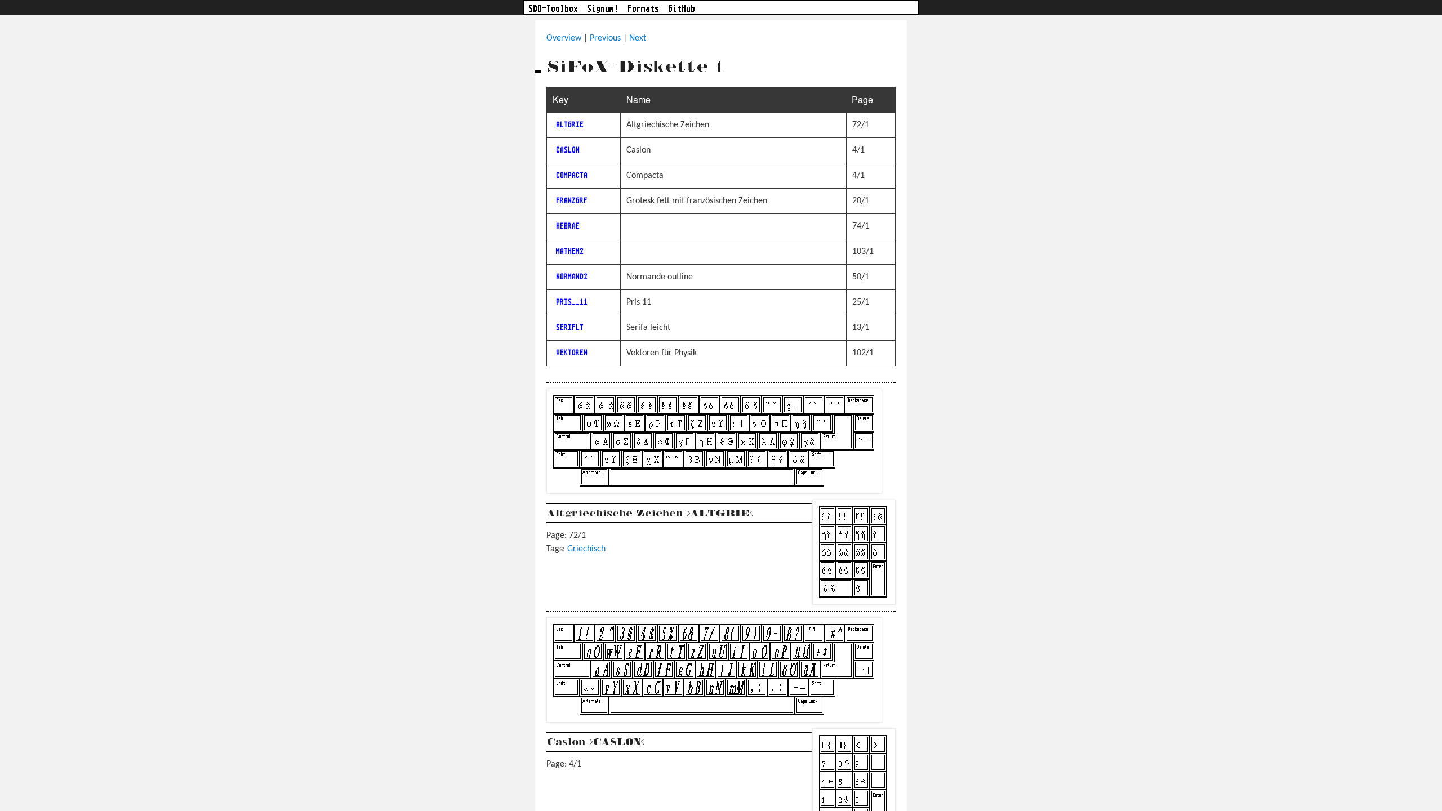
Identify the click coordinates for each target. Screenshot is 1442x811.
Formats (643, 8)
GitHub (681, 8)
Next (637, 38)
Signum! (602, 8)
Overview (563, 38)
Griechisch (586, 549)
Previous (605, 38)
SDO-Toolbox (553, 8)
